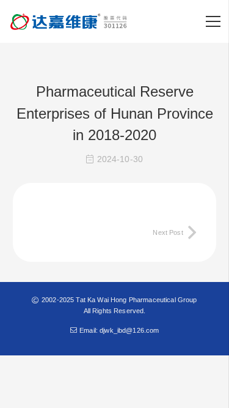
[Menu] (213, 21)
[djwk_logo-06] (70, 21)
